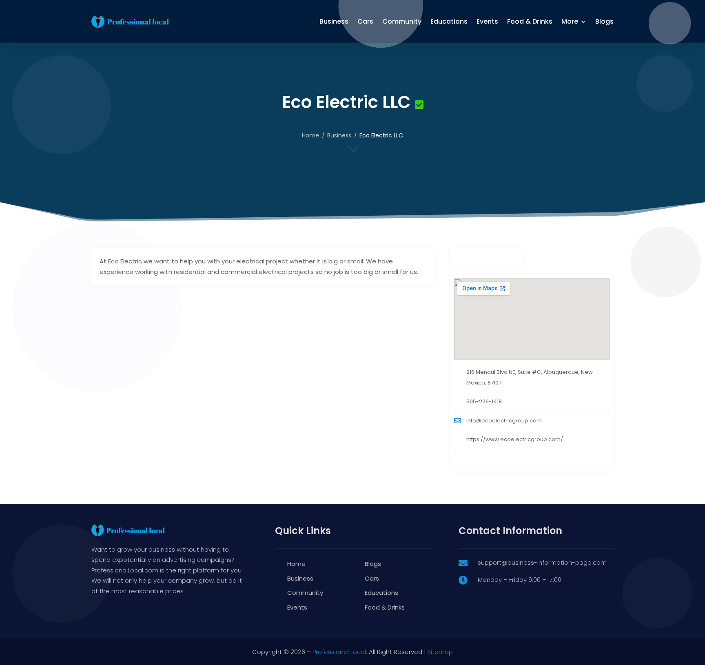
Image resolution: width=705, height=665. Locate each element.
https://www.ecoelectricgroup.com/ (514, 439)
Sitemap (440, 651)
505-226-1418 (484, 401)
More (569, 21)
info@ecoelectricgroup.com (504, 420)
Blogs (604, 21)
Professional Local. (340, 651)
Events (487, 21)
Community (401, 21)
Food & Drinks (529, 21)
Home (310, 135)
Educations (449, 21)
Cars (365, 21)
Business (333, 21)
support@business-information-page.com (542, 562)
